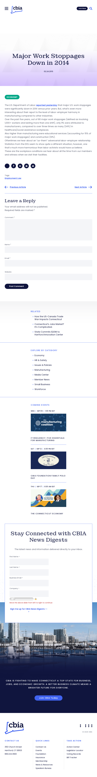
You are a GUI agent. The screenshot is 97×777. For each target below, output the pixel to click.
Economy (39, 355)
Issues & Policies (43, 365)
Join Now (82, 8)
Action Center (73, 747)
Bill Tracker (72, 757)
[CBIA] (16, 10)
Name (8, 244)
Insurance (40, 757)
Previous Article (18, 187)
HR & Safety (41, 360)
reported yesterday (46, 105)
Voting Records (74, 754)
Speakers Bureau (43, 768)
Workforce (40, 389)
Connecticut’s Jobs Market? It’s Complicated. (49, 325)
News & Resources (44, 764)
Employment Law (13, 178)
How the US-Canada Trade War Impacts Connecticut (49, 318)
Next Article (81, 187)
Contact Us (41, 747)
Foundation (41, 754)
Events (39, 750)
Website (8, 272)
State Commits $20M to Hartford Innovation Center (49, 333)
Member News (42, 379)
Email (7, 258)
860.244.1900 (11, 754)
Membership (41, 761)
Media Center (42, 374)
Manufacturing (42, 370)
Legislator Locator (75, 750)
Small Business (42, 384)
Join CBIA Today (48, 698)
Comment (10, 217)
